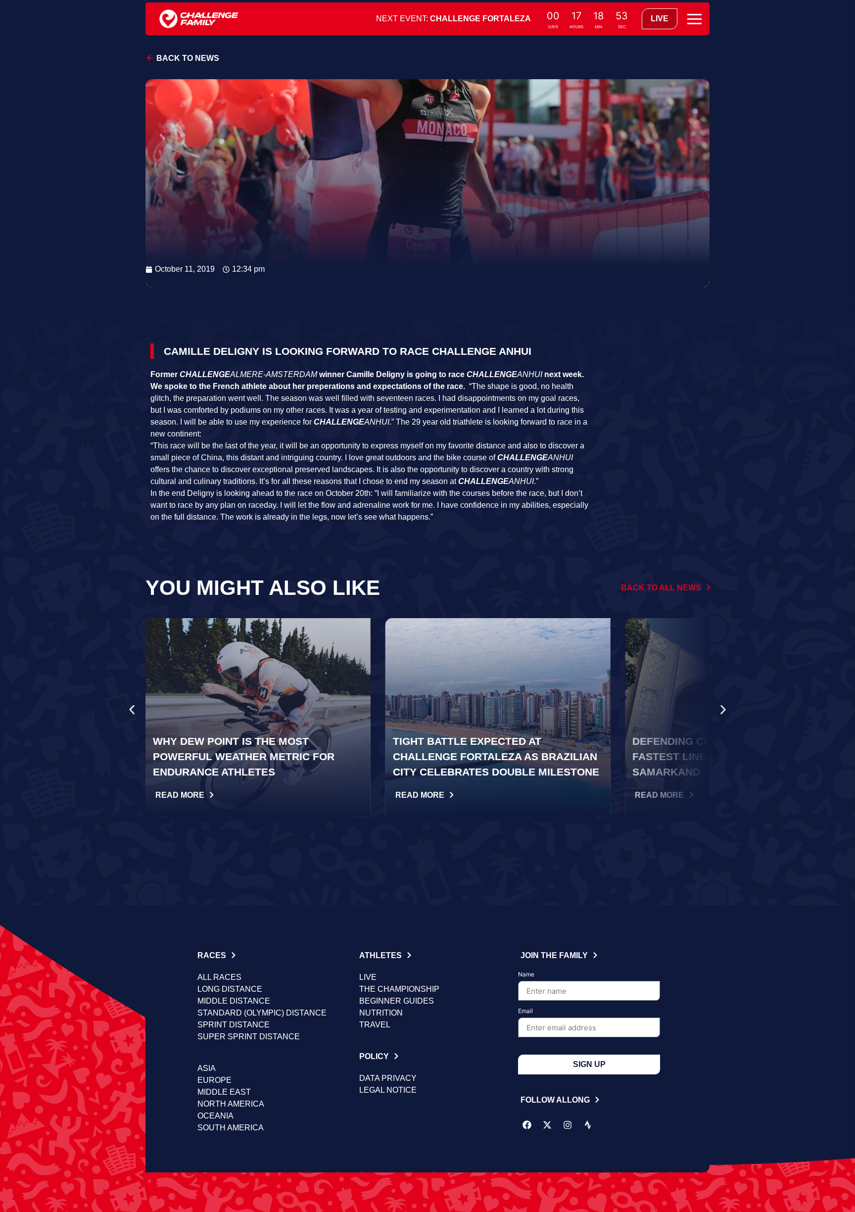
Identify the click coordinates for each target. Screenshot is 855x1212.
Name (526, 974)
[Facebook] (527, 1125)
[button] (132, 710)
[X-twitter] (547, 1125)
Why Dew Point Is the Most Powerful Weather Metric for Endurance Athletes (243, 756)
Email (525, 1011)
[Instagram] (567, 1125)
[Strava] (588, 1125)
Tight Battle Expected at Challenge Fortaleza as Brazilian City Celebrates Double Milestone (496, 756)
